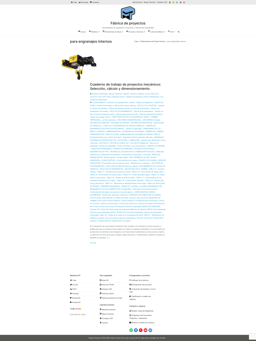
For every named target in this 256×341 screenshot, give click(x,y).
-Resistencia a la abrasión (140, 163)
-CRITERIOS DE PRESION (119, 123)
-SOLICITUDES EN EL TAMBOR (135, 169)
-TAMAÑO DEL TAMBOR (154, 131)
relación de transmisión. (153, 212)
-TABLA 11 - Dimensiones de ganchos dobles (113, 172)
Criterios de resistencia (128, 203)
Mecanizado (102, 100)
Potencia (120, 212)
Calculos (132, 198)
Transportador (157, 218)
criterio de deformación (109, 203)
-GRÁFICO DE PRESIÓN (156, 146)
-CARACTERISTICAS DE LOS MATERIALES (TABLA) (130, 117)
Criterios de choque (145, 203)
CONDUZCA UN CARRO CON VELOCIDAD (145, 195)
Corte (147, 94)
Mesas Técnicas (150, 2)
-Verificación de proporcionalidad (144, 189)
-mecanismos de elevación (131, 155)
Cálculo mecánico (115, 94)
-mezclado (146, 155)
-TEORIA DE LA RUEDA (129, 186)
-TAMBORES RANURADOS (110, 186)
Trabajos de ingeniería (134, 97)
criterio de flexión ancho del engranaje (114, 209)
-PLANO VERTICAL (108, 160)
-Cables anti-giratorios (144, 102)
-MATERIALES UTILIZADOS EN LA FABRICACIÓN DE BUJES (132, 152)
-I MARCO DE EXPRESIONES (101, 149)
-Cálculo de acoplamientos (143, 111)
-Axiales (132, 102)
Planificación (154, 97)
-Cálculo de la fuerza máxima (124, 105)
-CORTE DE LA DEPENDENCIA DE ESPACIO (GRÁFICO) (123, 126)
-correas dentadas (109, 120)
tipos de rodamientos (127, 218)
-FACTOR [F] (103, 143)
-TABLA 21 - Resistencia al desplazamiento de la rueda (125, 183)
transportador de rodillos (120, 221)
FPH (100, 97)
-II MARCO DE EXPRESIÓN (122, 149)
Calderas (141, 94)
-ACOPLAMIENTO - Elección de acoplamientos (110, 102)
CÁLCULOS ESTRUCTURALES (109, 201)
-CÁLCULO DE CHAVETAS (146, 105)
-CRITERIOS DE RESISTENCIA (141, 123)
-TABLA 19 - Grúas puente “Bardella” (130, 180)
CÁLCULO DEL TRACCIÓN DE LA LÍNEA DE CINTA (109, 198)
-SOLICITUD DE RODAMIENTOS (111, 169)
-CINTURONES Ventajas (151, 120)
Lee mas (93, 243)
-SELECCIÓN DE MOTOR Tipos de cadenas (121, 166)
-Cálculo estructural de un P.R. (126, 114)
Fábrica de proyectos (128, 23)
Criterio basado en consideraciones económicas (139, 201)
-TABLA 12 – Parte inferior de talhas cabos (147, 172)
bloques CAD (162, 2)
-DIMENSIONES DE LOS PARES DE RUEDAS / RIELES (140, 134)
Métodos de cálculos (138, 209)
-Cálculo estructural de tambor (150, 114)
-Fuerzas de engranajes (107, 146)
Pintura (146, 97)
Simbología (94, 215)
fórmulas (93, 209)
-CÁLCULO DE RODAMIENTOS (120, 111)
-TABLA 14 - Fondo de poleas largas (136, 175)
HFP (104, 97)
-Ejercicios (94, 143)
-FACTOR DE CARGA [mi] (119, 143)
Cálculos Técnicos (130, 94)
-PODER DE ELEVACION (147, 160)
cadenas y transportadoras (100, 221)
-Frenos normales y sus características (131, 146)
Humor (109, 97)
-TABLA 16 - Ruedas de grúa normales (120, 178)
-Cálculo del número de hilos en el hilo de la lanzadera (128, 108)
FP (98, 209)
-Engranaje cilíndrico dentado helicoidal (137, 137)
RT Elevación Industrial (123, 206)
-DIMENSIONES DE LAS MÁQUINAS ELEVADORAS (125, 131)
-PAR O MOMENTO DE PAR (139, 157)
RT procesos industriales (134, 212)
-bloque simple (122, 157)
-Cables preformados (104, 105)
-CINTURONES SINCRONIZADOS (128, 120)
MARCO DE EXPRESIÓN (151, 206)
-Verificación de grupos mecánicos (115, 195)
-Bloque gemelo (110, 157)
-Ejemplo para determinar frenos (153, 140)
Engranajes (137, 206)
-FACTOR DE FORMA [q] (139, 143)
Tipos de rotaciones (144, 218)
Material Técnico (118, 97)
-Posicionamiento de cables (126, 160)
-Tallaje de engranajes (133, 129)
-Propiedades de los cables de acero (116, 163)
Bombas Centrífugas (100, 94)
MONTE (150, 209)
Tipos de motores (111, 218)
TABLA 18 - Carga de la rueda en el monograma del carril (121, 215)
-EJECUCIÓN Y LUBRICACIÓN (128, 140)
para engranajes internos (107, 212)
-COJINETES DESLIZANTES (143, 149)
